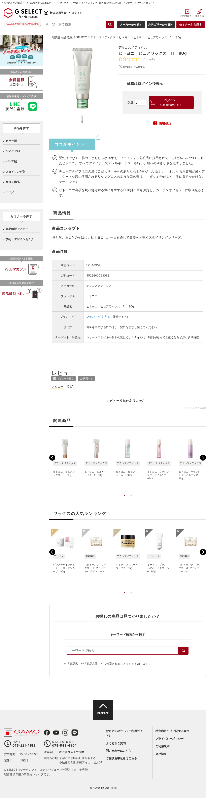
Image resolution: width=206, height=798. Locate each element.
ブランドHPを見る (98, 316)
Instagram (65, 732)
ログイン (76, 12)
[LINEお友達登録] (21, 113)
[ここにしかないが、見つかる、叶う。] (22, 24)
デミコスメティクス (132, 47)
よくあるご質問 (116, 743)
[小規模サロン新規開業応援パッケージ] (21, 64)
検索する (110, 24)
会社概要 (161, 753)
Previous (52, 458)
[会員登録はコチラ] (21, 89)
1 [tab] (124, 499)
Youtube (56, 732)
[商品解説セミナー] (21, 300)
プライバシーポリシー (170, 738)
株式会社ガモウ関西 (71, 752)
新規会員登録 (58, 12)
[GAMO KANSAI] (21, 734)
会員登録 (199, 16)
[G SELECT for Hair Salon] (22, 13)
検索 (183, 651)
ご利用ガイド (186, 16)
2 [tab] (131, 499)
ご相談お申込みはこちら (121, 758)
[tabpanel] (82, 78)
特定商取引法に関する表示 (172, 731)
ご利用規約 (163, 746)
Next (203, 458)
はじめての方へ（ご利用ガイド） (124, 733)
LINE (74, 732)
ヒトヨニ (92, 296)
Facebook (47, 732)
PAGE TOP (102, 713)
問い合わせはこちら (118, 750)
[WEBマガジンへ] (21, 275)
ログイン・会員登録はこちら (171, 102)
